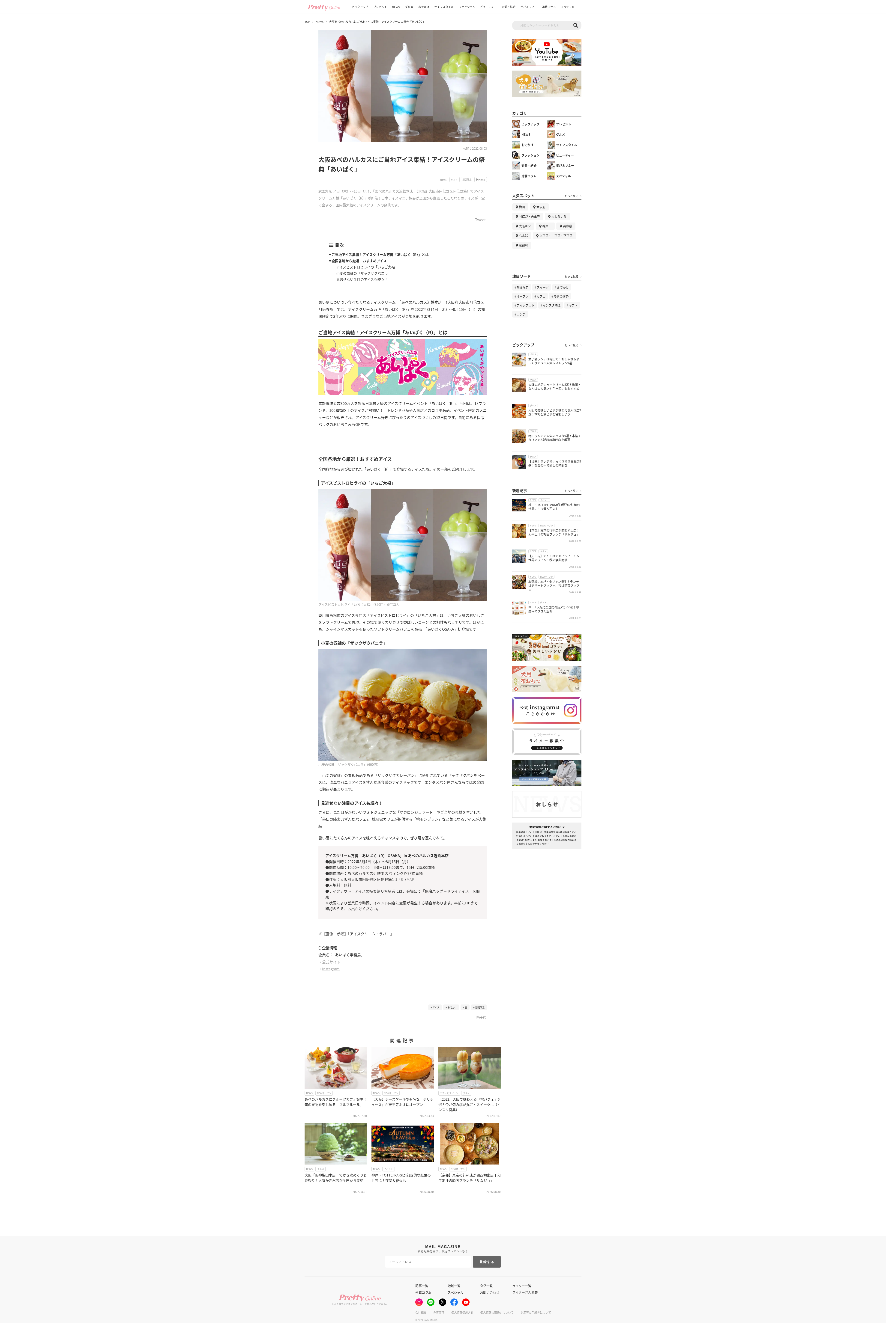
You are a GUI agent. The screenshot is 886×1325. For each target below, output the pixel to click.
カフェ (540, 296)
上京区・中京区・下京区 (555, 235)
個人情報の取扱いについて (497, 1312)
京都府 (523, 245)
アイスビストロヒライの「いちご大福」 (367, 266)
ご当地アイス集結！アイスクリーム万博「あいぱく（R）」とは (380, 254)
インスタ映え (552, 305)
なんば (523, 235)
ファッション (467, 7)
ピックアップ (360, 7)
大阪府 (540, 207)
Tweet (480, 220)
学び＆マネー (529, 7)
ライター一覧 (521, 1285)
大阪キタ (525, 226)
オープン (522, 296)
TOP (307, 21)
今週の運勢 (561, 296)
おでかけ (423, 7)
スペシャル (568, 7)
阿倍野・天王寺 (529, 216)
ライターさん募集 (525, 1292)
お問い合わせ (489, 1292)
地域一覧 (454, 1285)
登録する (487, 1262)
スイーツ (543, 287)
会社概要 (420, 1312)
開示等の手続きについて (536, 1312)
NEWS (396, 7)
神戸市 (546, 226)
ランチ (521, 314)
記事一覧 (421, 1285)
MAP (410, 879)
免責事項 (438, 1312)
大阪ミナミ (558, 216)
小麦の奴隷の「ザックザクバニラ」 (363, 273)
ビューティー (488, 7)
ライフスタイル (444, 7)
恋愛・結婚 (508, 7)
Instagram (331, 968)
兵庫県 (567, 226)
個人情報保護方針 (462, 1312)
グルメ (409, 7)
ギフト (573, 305)
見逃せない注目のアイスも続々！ (362, 279)
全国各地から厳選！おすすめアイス (359, 260)
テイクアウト (526, 305)
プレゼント (380, 7)
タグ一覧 (486, 1285)
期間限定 (480, 1007)
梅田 (522, 207)
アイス (436, 1007)
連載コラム (549, 7)
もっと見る (571, 196)
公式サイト (331, 962)
